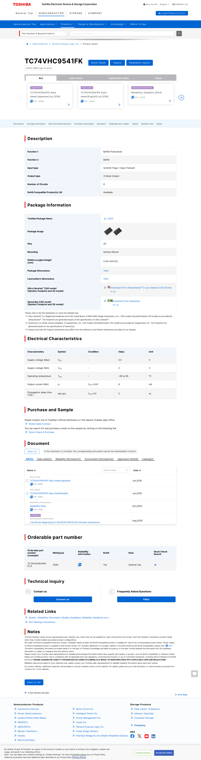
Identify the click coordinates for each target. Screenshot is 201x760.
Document (101, 124)
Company (139, 725)
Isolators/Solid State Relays (32, 717)
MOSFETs (23, 722)
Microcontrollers (26, 740)
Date (136, 470)
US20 (110, 218)
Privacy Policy (79, 757)
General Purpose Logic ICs (65, 44)
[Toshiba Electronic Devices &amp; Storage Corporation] (69, 4)
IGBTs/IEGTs (24, 726)
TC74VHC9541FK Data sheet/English (49, 493)
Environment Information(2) (99, 459)
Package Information (36, 124)
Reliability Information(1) (68, 459)
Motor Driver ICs (84, 709)
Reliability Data (38, 506)
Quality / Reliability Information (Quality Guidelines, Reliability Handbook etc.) (69, 617)
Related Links (148, 124)
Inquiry (135, 124)
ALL (41, 78)
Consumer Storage (144, 717)
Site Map (182, 695)
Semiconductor (40, 44)
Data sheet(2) (44, 459)
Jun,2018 (137, 480)
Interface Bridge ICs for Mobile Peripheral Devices (102, 735)
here (170, 646)
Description (19, 124)
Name (30, 470)
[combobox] (122, 33)
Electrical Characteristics (60, 124)
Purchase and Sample (84, 124)
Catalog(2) (147, 459)
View (105, 270)
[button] (156, 4)
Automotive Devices (28, 709)
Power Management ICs (88, 717)
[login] (194, 673)
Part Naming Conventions (42, 622)
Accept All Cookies (164, 753)
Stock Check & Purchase (41, 432)
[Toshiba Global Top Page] (27, 4)
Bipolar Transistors (27, 731)
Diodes (21, 735)
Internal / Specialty (144, 713)
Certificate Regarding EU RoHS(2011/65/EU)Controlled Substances (65, 522)
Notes (159, 124)
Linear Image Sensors (87, 731)
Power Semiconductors (30, 713)
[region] (100, 752)
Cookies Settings (143, 753)
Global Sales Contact (40, 423)
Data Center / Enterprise (147, 709)
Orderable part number (119, 124)
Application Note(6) (128, 459)
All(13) (29, 459)
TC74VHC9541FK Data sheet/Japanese (50, 480)
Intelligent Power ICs (86, 713)
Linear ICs (81, 722)
